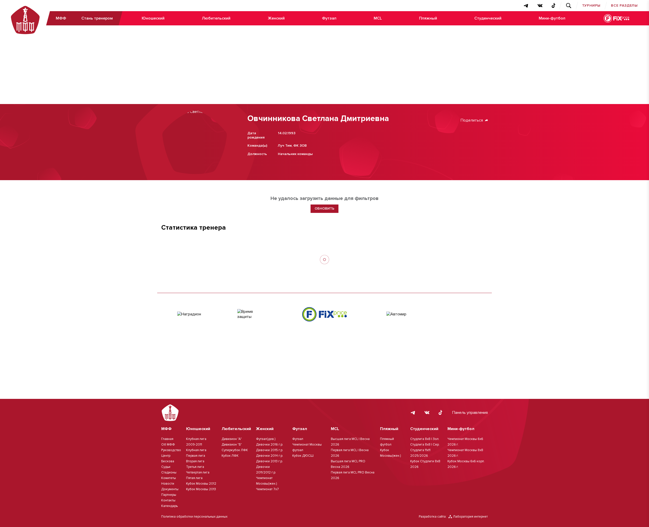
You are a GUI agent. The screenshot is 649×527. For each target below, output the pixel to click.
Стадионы (168, 472)
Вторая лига (195, 461)
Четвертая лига (197, 472)
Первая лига (195, 456)
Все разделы (624, 5)
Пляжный (428, 18)
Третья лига (195, 467)
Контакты (168, 500)
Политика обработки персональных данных (194, 517)
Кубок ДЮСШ (303, 456)
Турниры (591, 5)
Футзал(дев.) (265, 439)
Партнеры (168, 495)
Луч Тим (285, 145)
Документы (169, 489)
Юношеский (153, 18)
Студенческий (487, 18)
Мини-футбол (552, 18)
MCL (378, 18)
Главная (167, 439)
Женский (276, 18)
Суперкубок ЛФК (235, 450)
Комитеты (168, 478)
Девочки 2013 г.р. (269, 461)
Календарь (169, 506)
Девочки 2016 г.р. (269, 445)
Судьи (165, 467)
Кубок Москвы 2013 (201, 489)
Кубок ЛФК (230, 456)
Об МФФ (168, 445)
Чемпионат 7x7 (267, 489)
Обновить (324, 208)
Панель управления (470, 412)
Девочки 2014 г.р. (269, 456)
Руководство (171, 450)
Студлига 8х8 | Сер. (425, 445)
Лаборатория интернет (470, 517)
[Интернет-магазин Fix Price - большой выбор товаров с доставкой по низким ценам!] (324, 314)
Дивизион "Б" (232, 445)
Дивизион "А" (232, 439)
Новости (167, 484)
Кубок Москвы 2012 (201, 484)
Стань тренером (97, 18)
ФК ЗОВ (300, 145)
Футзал (329, 18)
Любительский (216, 18)
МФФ (61, 18)
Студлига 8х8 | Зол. (424, 439)
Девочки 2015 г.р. (269, 450)
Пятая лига (194, 478)
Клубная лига (196, 450)
